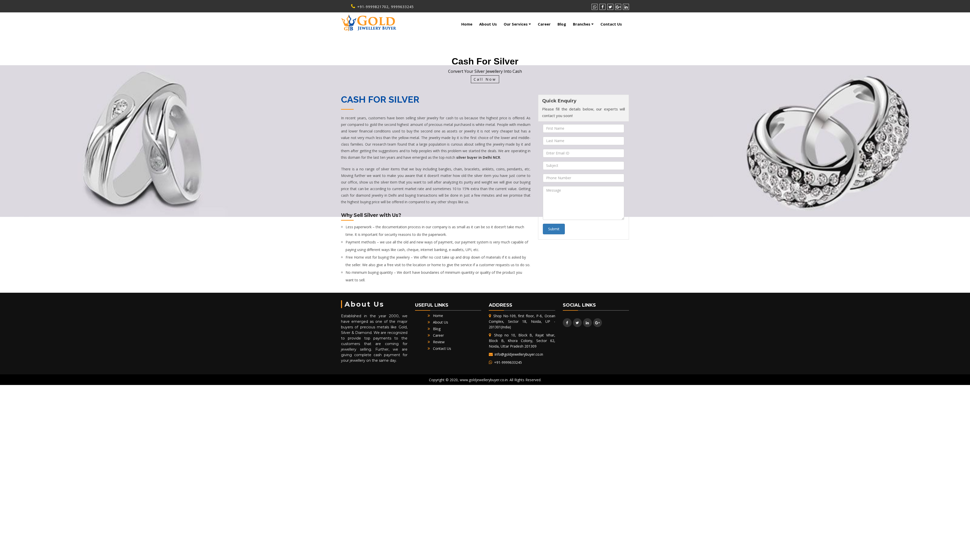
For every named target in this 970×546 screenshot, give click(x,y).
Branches (582, 24)
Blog (561, 24)
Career (544, 24)
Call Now (485, 79)
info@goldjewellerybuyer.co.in (518, 354)
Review (439, 341)
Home (466, 24)
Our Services (516, 24)
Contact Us (611, 24)
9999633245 (402, 6)
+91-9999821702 (372, 6)
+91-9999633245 (507, 362)
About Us (488, 24)
